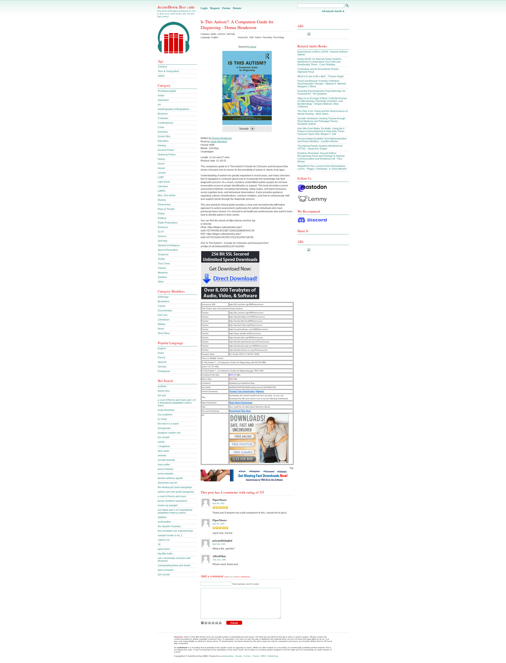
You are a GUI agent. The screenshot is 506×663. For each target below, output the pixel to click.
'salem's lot (163, 540)
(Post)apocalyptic (167, 91)
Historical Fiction (167, 154)
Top (292, 468)
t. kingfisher (164, 446)
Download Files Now (240, 411)
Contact (247, 656)
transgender (164, 428)
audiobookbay (226, 656)
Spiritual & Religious (169, 245)
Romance (163, 227)
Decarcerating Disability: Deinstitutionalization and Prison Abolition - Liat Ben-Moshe (322, 140)
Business (163, 113)
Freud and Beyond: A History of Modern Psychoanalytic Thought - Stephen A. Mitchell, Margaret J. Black (321, 84)
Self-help (231, 34)
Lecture (162, 172)
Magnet (260, 391)
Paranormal (164, 204)
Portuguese (164, 371)
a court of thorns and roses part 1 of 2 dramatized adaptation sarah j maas (176, 403)
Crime (161, 127)
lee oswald (163, 437)
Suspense (163, 254)
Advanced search (332, 11)
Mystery (162, 200)
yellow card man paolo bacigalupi (176, 491)
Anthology (163, 297)
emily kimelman (166, 410)
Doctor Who (164, 136)
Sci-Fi (161, 231)
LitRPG (161, 191)
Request (215, 8)
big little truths (165, 553)
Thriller (161, 259)
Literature (163, 186)
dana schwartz (165, 570)
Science (221, 34)
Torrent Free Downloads (241, 391)
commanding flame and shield (174, 565)
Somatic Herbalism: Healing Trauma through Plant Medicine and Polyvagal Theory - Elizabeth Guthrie (321, 121)
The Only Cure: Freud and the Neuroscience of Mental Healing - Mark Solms (322, 112)
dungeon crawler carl (169, 432)
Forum (226, 8)
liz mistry (162, 419)
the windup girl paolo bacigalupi (175, 487)
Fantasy (162, 145)
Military (161, 324)
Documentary (165, 310)
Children (162, 66)
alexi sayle (163, 451)
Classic (162, 306)
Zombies (162, 277)
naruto (161, 441)
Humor (161, 168)
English (162, 348)
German (162, 366)
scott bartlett (164, 521)
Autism (258, 37)
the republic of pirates (169, 526)
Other (161, 281)
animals (162, 455)
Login (204, 8)
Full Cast (162, 315)
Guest (253, 46)
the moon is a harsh (168, 423)
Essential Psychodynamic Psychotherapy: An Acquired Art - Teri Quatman (321, 92)
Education (163, 141)
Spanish (162, 362)
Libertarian (163, 319)
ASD (251, 37)
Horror (161, 163)
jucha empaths (166, 473)
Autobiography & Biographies (173, 109)
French (161, 357)
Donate (237, 8)
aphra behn (164, 549)
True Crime (164, 263)
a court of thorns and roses (172, 496)
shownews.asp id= (168, 482)
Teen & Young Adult (168, 71)
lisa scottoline (165, 414)
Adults (213, 34)
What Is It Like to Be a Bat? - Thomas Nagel (320, 76)
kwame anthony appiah (170, 478)
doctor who (164, 391)
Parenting (267, 37)
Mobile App (273, 656)
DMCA (263, 656)
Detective (163, 132)
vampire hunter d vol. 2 (170, 535)
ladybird (162, 517)
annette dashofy (166, 460)
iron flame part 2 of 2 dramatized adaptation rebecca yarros (175, 511)
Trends (256, 656)
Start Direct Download (240, 402)
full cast (162, 395)
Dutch (161, 353)
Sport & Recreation (168, 250)
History (161, 159)
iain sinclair (164, 574)
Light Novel (164, 181)
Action (161, 95)
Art (159, 104)
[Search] (347, 6)
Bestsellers (164, 301)
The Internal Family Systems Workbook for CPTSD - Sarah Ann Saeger (320, 147)
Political (162, 218)
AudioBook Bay (176, 7)
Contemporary (165, 122)
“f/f (159, 544)
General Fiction (166, 150)
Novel (161, 328)
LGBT (161, 177)
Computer (163, 118)
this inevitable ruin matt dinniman (175, 531)
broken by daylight (167, 505)
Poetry (161, 213)
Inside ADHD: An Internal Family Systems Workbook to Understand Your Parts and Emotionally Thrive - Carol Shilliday (319, 62)
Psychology (278, 37)
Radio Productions (168, 222)
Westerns (163, 272)
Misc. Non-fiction (167, 195)
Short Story (164, 333)
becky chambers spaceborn (172, 501)
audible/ (162, 386)
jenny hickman (165, 469)
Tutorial (162, 268)
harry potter (164, 464)
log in (232, 577)
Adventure (163, 100)
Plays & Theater (166, 209)
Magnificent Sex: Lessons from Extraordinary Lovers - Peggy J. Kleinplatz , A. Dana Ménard (321, 167)
